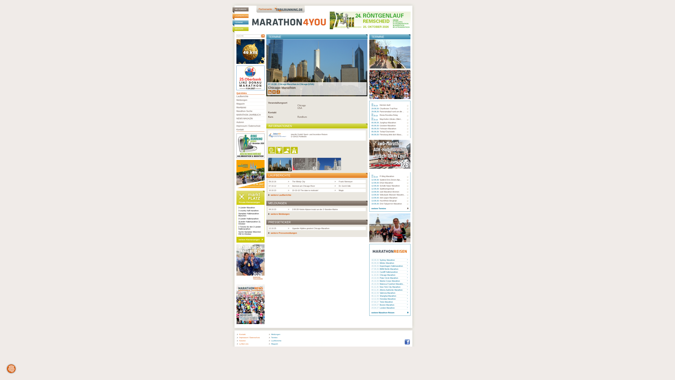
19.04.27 (375, 305)
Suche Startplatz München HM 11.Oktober (249, 233)
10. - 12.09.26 (374, 176)
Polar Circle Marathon (389, 278)
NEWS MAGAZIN (244, 118)
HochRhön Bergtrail (388, 201)
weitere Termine (378, 208)
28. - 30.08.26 (374, 105)
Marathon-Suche (244, 111)
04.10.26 (375, 272)
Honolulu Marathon (388, 299)
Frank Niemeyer (346, 181)
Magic (341, 190)
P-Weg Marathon (387, 176)
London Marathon (387, 308)
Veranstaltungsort (277, 103)
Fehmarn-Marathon (388, 129)
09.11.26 (375, 290)
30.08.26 (375, 260)
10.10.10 (272, 190)
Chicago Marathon (387, 275)
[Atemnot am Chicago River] (289, 186)
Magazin (239, 29)
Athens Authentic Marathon (391, 290)
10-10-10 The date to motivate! (305, 190)
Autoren (240, 122)
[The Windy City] (289, 181)
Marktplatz (241, 107)
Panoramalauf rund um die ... (392, 111)
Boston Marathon (387, 305)
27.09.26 (375, 269)
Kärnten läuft (385, 105)
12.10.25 (272, 228)
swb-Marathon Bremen (389, 192)
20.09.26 (375, 266)
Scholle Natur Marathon (390, 186)
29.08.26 (375, 108)
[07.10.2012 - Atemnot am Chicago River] (304, 169)
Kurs (270, 117)
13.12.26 (375, 299)
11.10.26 (375, 275)
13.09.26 (375, 192)
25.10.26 (375, 281)
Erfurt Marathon (386, 183)
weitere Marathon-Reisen (382, 313)
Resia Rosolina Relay (389, 115)
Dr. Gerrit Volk (345, 186)
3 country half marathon (248, 211)
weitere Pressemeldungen (283, 233)
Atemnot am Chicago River (303, 186)
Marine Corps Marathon (390, 281)
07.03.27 (375, 302)
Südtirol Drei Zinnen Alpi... (390, 180)
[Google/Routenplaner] (294, 150)
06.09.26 (375, 135)
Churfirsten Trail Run (388, 108)
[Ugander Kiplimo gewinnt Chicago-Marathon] (289, 228)
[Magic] (335, 190)
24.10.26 (375, 278)
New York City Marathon (390, 287)
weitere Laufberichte (280, 195)
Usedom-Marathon (388, 126)
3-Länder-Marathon (246, 208)
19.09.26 (375, 204)
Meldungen (240, 9)
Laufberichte (242, 16)
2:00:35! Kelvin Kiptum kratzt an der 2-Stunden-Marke (315, 209)
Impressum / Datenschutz (248, 126)
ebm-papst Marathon (388, 198)
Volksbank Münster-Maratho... (392, 195)
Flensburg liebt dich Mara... (391, 135)
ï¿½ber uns (243, 344)
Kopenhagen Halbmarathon (391, 266)
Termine (239, 22)
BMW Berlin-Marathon (389, 269)
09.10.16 (272, 181)
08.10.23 (272, 209)
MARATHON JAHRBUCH (248, 115)
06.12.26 (375, 293)
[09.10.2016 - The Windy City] (280, 170)
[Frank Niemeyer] (335, 181)
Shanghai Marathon (388, 296)
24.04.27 (375, 308)
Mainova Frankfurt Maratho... (392, 284)
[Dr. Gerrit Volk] (335, 186)
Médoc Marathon (387, 263)
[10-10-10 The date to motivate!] (289, 190)
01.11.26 (375, 287)
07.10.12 (272, 186)
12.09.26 (375, 180)
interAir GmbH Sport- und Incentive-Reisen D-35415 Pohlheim (309, 135)
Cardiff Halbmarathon (389, 272)
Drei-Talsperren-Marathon (391, 204)
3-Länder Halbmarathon (248, 219)
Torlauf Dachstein (387, 132)
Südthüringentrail (387, 189)
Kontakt (272, 112)
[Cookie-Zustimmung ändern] (11, 369)
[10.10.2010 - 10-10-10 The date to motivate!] (329, 169)
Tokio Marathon (386, 302)
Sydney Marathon (387, 260)
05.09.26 (375, 123)
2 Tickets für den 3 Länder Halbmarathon (249, 228)
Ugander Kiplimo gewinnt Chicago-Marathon (310, 228)
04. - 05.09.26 (374, 115)
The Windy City (298, 181)
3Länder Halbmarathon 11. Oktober (249, 223)
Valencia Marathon (387, 293)
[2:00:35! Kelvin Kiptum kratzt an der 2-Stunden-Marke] (289, 209)
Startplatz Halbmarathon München (248, 215)
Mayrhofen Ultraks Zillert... (391, 119)
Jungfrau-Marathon (388, 123)
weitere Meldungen (280, 214)
